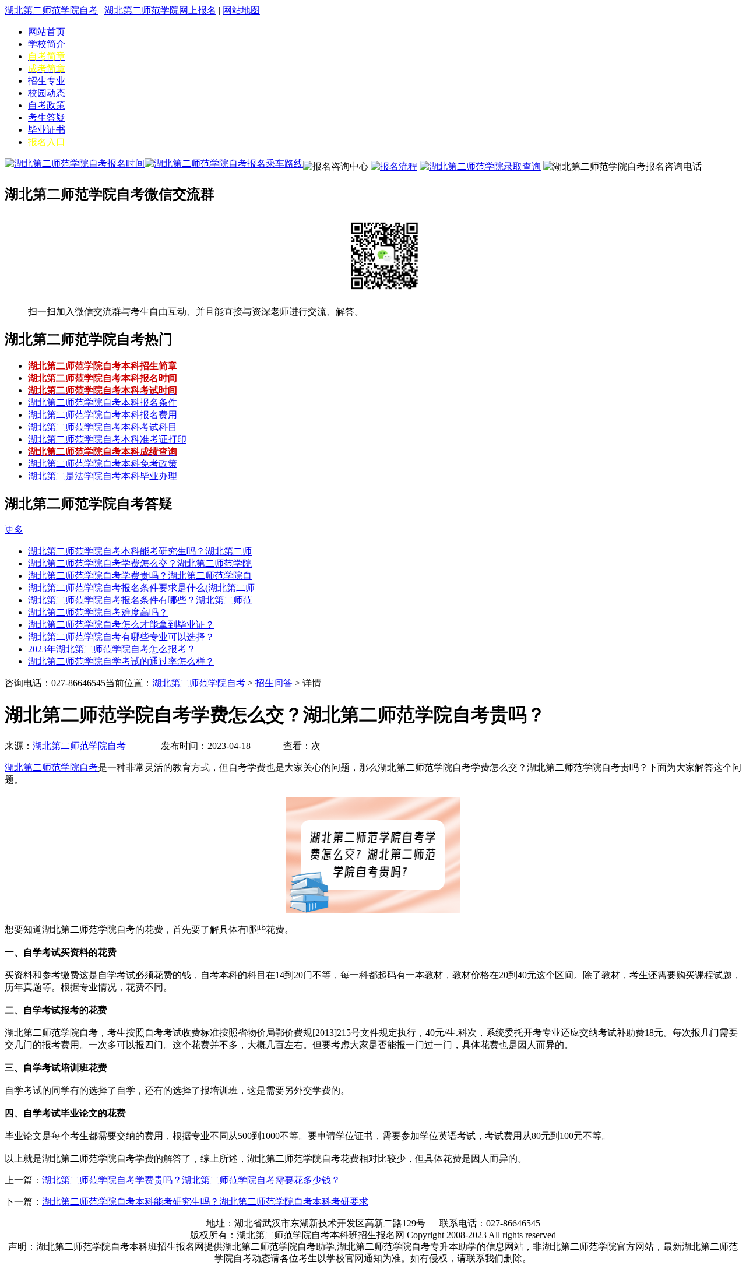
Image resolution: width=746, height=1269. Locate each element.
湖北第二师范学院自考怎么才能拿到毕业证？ (121, 625)
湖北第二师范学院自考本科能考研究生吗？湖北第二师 (140, 551)
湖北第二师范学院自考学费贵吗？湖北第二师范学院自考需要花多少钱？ (191, 1180)
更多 (14, 530)
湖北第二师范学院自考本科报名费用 (102, 415)
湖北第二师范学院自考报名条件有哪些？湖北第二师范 (140, 600)
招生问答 (274, 683)
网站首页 (46, 32)
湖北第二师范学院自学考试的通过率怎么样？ (121, 661)
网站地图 (241, 10)
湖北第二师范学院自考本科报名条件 (102, 402)
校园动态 (46, 93)
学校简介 (46, 44)
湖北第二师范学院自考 (51, 10)
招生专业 (46, 81)
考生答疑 (46, 117)
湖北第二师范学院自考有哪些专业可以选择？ (121, 637)
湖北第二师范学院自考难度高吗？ (98, 612)
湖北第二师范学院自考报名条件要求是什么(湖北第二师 (141, 588)
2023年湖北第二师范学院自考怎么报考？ (112, 649)
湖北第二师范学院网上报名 (160, 10)
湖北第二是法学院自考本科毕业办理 (102, 476)
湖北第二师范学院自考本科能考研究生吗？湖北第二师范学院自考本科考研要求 (205, 1202)
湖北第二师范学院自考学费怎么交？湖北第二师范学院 (140, 563)
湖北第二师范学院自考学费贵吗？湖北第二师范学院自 (140, 576)
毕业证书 (46, 130)
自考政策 (46, 105)
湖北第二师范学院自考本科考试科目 (102, 427)
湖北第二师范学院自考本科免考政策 (102, 464)
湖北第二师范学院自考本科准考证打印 (107, 439)
